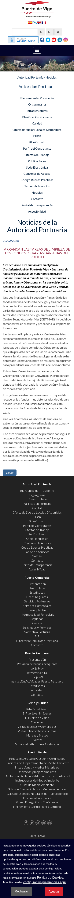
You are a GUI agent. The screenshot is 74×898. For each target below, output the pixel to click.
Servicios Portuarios (37, 601)
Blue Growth (37, 142)
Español (30, 22)
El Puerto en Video (37, 717)
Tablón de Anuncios (37, 186)
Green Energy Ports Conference (37, 802)
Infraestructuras (37, 110)
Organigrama (37, 104)
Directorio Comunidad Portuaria (37, 640)
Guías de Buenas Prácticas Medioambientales (37, 789)
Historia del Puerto (37, 709)
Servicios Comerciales (37, 605)
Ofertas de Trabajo (37, 154)
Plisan (37, 136)
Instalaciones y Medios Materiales (37, 767)
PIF (37, 636)
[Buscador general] (41, 32)
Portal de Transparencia (37, 205)
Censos (37, 623)
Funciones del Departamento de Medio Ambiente (37, 763)
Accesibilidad (37, 211)
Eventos (37, 740)
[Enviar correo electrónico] (50, 32)
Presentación (37, 584)
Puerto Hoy (37, 588)
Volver (10, 472)
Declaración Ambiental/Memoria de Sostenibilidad (37, 776)
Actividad (37, 690)
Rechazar (21, 891)
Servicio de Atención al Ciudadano (37, 744)
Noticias (51, 77)
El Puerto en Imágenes (37, 713)
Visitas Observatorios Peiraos (37, 731)
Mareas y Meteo (37, 735)
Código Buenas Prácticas (37, 180)
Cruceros (37, 722)
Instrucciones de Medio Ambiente (37, 780)
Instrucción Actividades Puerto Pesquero (37, 681)
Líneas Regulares (37, 597)
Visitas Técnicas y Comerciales (37, 726)
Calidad (37, 123)
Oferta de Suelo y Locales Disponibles (37, 129)
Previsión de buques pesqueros (37, 664)
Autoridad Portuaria (30, 77)
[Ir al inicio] (58, 32)
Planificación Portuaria (37, 117)
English (39, 22)
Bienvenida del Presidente (37, 98)
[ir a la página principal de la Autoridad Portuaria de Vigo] (37, 9)
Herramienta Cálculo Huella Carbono (37, 806)
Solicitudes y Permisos (37, 627)
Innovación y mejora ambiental (37, 771)
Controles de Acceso (37, 173)
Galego (34, 22)
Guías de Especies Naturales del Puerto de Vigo (37, 793)
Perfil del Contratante (37, 148)
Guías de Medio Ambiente (37, 785)
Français (44, 22)
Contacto (37, 199)
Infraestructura (37, 672)
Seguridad (37, 618)
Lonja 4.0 (37, 677)
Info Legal (37, 836)
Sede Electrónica (37, 167)
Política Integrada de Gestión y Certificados (37, 758)
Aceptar (54, 891)
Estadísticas (37, 592)
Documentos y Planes (37, 798)
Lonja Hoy (37, 668)
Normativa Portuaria (37, 632)
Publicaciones (37, 161)
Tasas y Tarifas (37, 610)
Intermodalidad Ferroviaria (37, 614)
